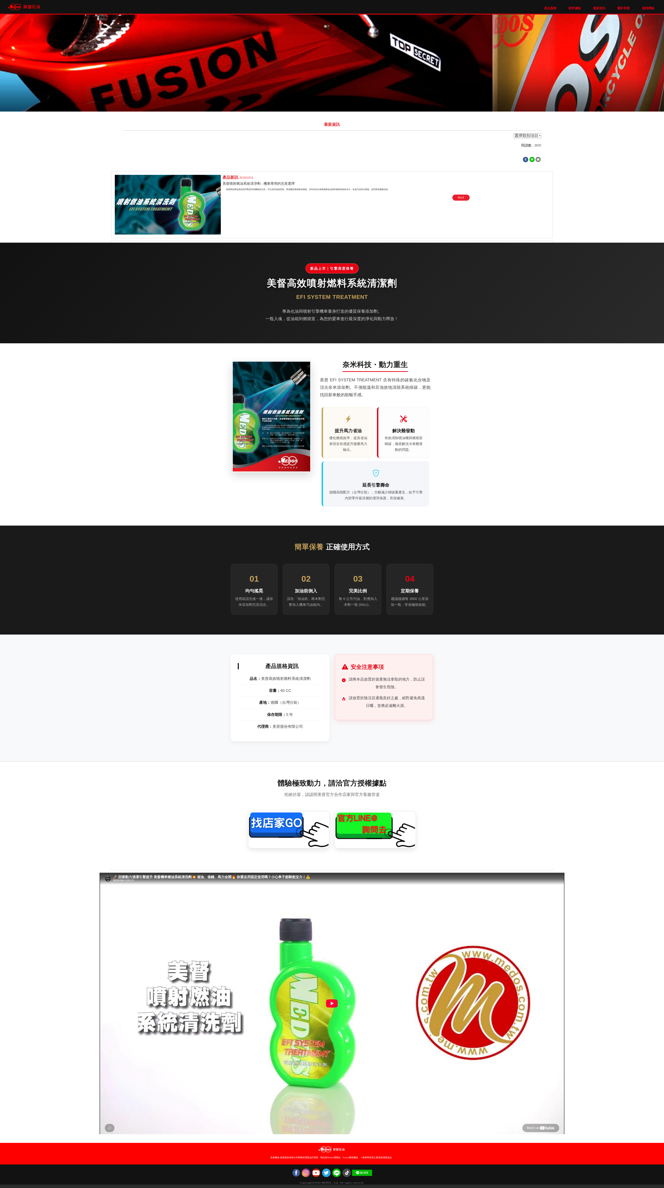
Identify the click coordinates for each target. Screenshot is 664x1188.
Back (461, 197)
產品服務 (550, 8)
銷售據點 (575, 8)
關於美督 (623, 8)
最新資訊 (599, 8)
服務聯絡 (648, 8)
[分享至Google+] (532, 159)
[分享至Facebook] (526, 159)
